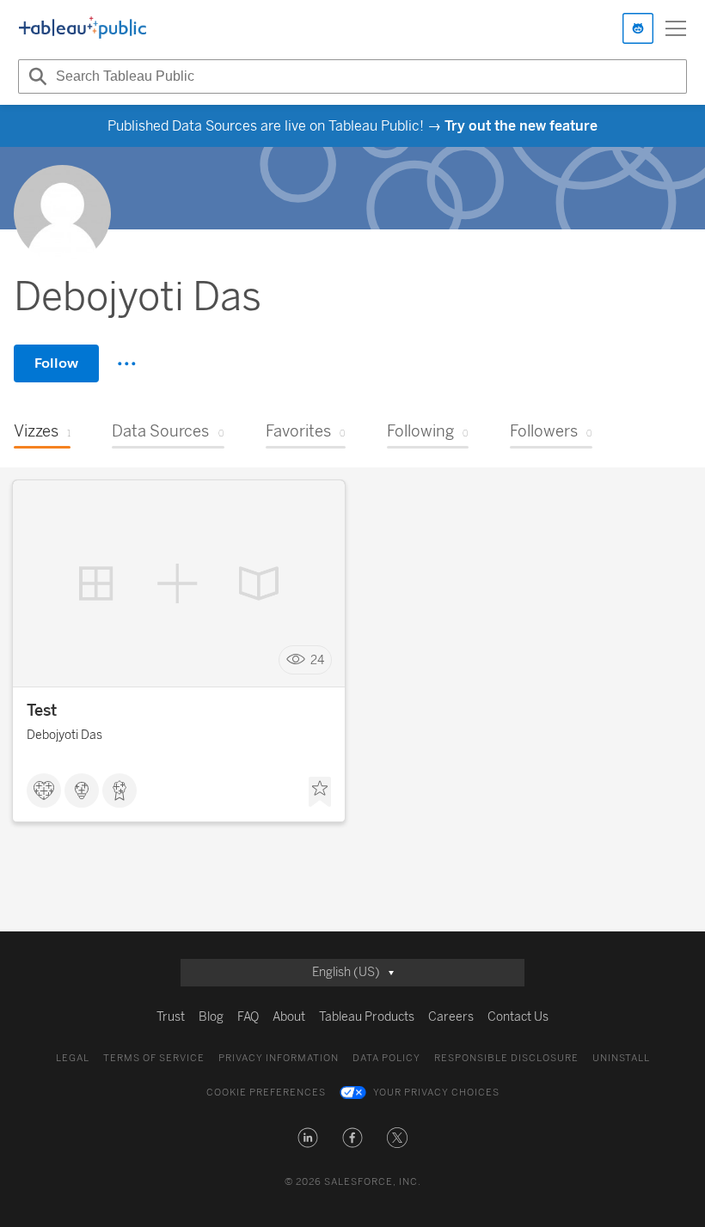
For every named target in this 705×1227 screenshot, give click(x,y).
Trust (170, 1017)
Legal (72, 1058)
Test (42, 710)
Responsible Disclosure (506, 1058)
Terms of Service (154, 1058)
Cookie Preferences (266, 1092)
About (289, 1017)
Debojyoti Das (64, 735)
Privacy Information (278, 1058)
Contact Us (518, 1017)
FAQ (248, 1017)
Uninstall (621, 1058)
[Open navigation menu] (675, 28)
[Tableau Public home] (82, 28)
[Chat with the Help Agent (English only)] (637, 28)
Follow (56, 363)
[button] (308, 1137)
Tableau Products (366, 1017)
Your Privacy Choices (436, 1092)
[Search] (35, 76)
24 (317, 660)
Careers (451, 1017)
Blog (211, 1017)
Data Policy (386, 1058)
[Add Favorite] (320, 792)
